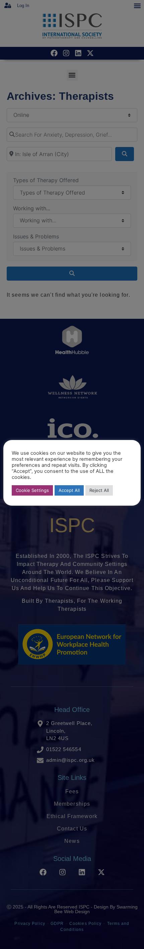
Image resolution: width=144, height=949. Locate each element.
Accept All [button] (69, 490)
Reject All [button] (99, 490)
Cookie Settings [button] (32, 490)
